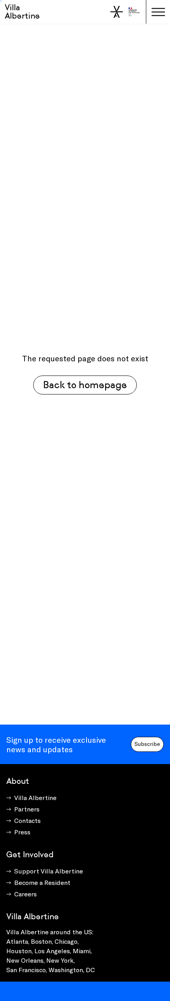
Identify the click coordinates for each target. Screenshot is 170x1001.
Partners (27, 809)
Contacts (27, 820)
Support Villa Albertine (48, 871)
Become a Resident (42, 882)
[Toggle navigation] (158, 12)
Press (22, 832)
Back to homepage (85, 385)
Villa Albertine (22, 12)
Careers (25, 894)
